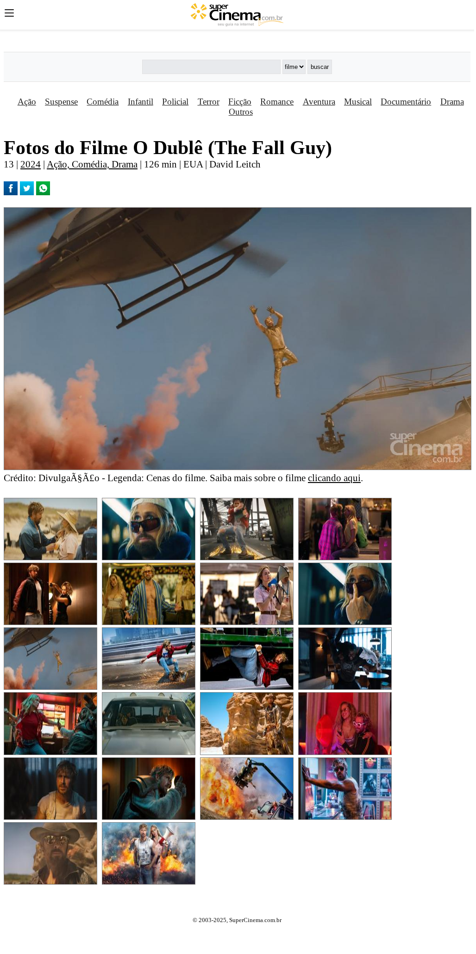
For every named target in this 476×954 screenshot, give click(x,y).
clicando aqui (334, 477)
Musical (358, 101)
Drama (452, 101)
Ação (27, 101)
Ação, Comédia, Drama (92, 164)
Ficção (239, 101)
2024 (30, 164)
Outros (241, 112)
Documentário (406, 101)
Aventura (319, 101)
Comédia (103, 101)
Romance (277, 101)
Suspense (61, 101)
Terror (208, 101)
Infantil (140, 101)
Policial (175, 101)
